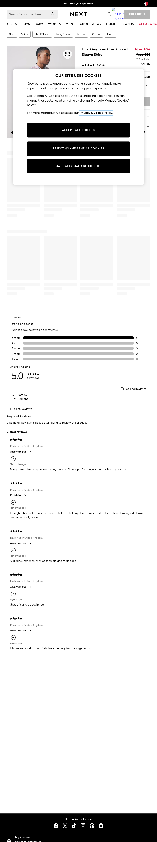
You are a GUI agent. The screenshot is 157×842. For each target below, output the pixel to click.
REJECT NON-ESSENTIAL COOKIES (78, 148)
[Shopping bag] (118, 14)
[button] (12, 132)
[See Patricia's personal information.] (24, 495)
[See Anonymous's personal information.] (30, 451)
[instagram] (82, 825)
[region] (78, 127)
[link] (108, 14)
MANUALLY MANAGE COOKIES (78, 166)
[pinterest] (91, 825)
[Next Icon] (78, 14)
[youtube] (100, 825)
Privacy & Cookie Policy (96, 113)
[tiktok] (74, 825)
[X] (65, 825)
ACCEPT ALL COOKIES (78, 130)
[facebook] (56, 825)
